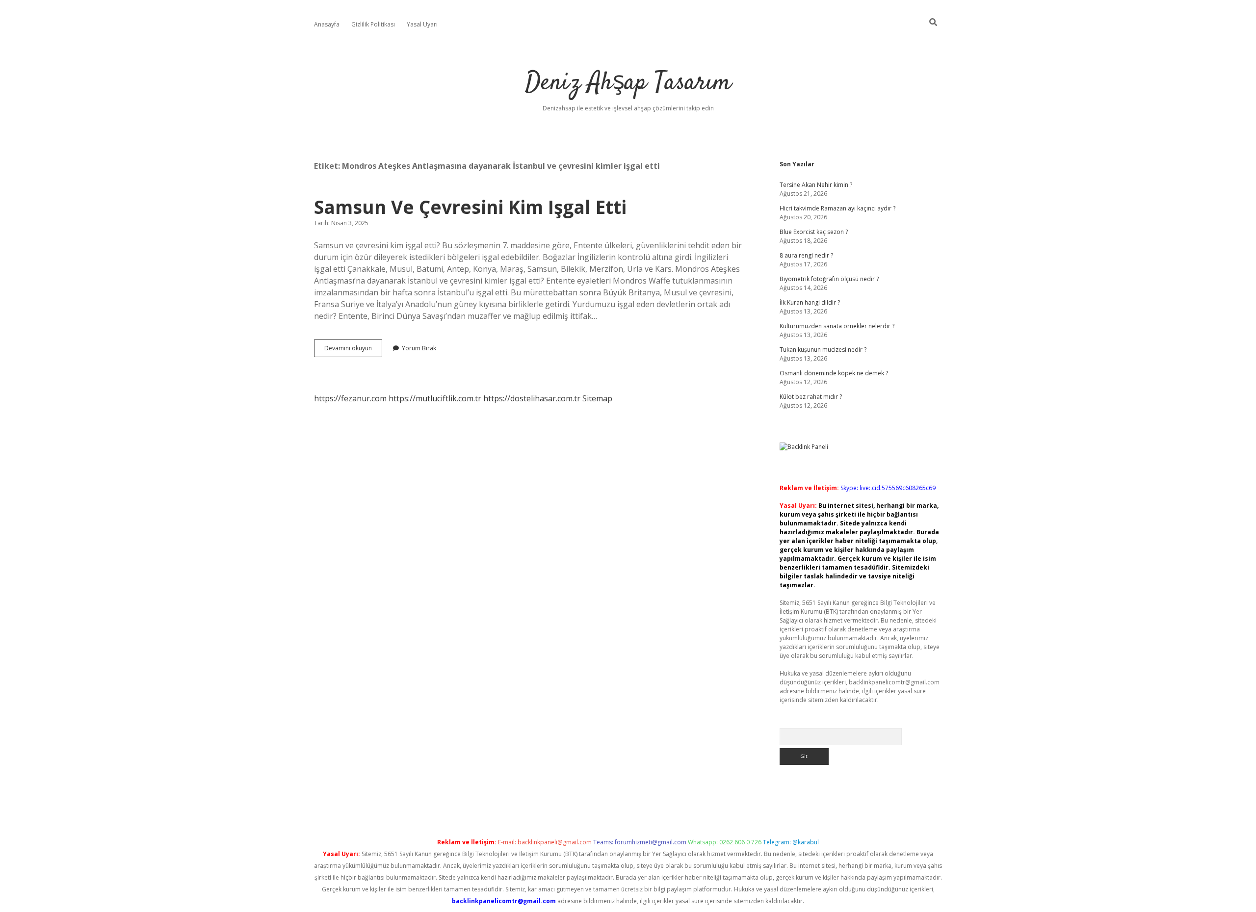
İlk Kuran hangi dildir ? (810, 302)
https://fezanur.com (350, 398)
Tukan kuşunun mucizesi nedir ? (823, 349)
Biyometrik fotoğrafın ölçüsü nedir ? (829, 279)
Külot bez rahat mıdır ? (811, 396)
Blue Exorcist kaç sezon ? (814, 232)
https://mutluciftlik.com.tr (435, 398)
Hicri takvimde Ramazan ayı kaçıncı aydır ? (837, 208)
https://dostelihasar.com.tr (531, 398)
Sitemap (597, 398)
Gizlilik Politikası (373, 24)
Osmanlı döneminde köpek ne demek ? (834, 373)
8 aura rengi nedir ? (806, 255)
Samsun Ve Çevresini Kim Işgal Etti (470, 206)
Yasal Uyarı (422, 24)
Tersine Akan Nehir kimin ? (816, 185)
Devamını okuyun (353, 350)
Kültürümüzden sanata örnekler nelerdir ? (837, 326)
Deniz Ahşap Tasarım (628, 83)
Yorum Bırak (419, 348)
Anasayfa (327, 24)
